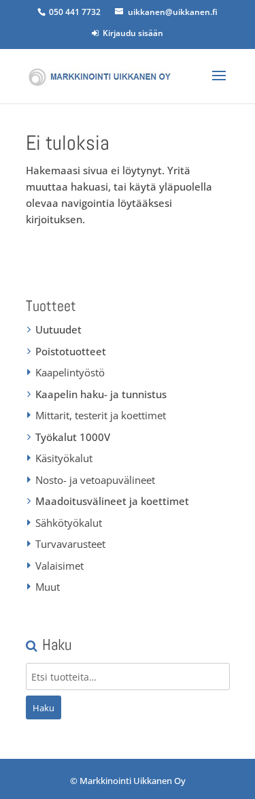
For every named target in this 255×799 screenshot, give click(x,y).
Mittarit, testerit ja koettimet (100, 415)
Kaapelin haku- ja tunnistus (101, 394)
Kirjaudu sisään (131, 33)
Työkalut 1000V (72, 437)
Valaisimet (59, 565)
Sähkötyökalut (68, 522)
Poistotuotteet (70, 351)
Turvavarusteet (70, 544)
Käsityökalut (63, 458)
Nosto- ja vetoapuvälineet (95, 480)
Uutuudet (58, 329)
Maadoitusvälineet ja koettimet (112, 501)
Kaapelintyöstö (70, 372)
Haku (43, 708)
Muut (47, 586)
